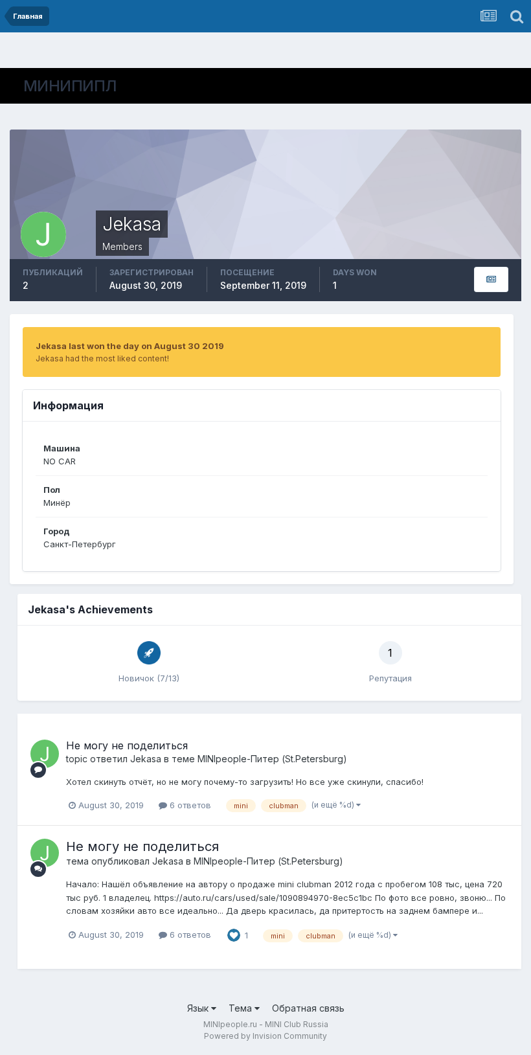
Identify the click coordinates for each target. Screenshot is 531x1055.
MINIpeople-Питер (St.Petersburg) (272, 758)
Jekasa (145, 758)
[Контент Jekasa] (491, 279)
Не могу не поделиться (127, 745)
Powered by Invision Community (265, 1036)
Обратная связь (308, 1008)
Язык (199, 1008)
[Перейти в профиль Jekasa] (44, 754)
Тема (241, 1008)
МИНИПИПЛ (70, 85)
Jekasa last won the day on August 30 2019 (130, 346)
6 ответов (189, 805)
